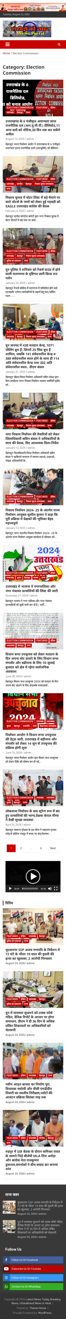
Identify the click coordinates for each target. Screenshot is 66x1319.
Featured (41, 107)
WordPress (45, 1313)
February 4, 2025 (15, 210)
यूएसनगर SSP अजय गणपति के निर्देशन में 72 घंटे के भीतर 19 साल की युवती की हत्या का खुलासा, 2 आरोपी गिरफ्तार (33, 954)
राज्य (28, 112)
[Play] (10, 888)
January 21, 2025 (15, 371)
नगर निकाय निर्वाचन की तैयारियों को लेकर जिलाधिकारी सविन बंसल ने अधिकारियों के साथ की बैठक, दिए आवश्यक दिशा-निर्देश (33, 438)
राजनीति (26, 726)
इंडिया (53, 107)
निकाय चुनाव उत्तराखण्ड (44, 184)
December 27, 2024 (17, 595)
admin (30, 138)
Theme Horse (38, 1308)
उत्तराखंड (10, 112)
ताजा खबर (12, 1194)
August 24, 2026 (15, 963)
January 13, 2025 (15, 447)
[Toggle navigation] (7, 44)
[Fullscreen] (56, 888)
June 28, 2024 (14, 676)
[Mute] (50, 888)
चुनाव (19, 577)
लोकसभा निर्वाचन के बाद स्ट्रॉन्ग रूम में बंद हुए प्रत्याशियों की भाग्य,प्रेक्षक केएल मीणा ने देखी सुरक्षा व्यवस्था (33, 815)
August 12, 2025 (15, 138)
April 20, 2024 (13, 824)
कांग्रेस (20, 184)
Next (53, 848)
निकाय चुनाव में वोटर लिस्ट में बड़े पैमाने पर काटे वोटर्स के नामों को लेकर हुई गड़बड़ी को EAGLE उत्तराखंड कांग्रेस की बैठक (33, 201)
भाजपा (35, 577)
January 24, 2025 (15, 283)
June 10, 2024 (14, 752)
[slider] (30, 889)
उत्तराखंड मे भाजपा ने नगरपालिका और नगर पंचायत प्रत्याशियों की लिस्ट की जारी (32, 588)
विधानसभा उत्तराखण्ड (48, 726)
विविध (9, 903)
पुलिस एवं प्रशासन (14, 260)
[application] (33, 876)
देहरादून (20, 112)
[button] (33, 876)
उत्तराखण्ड (10, 645)
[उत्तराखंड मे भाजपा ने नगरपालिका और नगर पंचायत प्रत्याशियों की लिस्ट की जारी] (33, 563)
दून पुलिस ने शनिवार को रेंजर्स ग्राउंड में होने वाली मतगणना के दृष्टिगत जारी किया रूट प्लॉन (33, 273)
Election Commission (20, 107)
